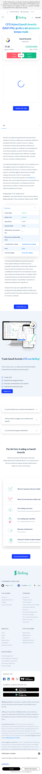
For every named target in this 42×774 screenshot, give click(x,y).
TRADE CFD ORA (21, 108)
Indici (3, 637)
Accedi (37, 17)
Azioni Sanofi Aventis (21, 556)
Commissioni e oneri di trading (31, 604)
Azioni (3, 635)
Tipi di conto (26, 597)
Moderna (31, 177)
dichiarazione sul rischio (13, 738)
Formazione (26, 622)
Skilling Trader (26, 633)
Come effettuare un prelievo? (10, 661)
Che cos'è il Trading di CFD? (30, 612)
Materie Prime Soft (7, 645)
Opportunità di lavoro (7, 600)
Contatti (4, 602)
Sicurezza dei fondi (7, 604)
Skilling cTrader (27, 635)
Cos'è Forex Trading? (28, 614)
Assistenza (26, 12)
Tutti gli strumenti (27, 600)
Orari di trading (27, 602)
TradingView (26, 637)
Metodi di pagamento (7, 656)
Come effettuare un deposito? (10, 658)
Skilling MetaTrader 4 (28, 640)
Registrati (7, 391)
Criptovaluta (5, 642)
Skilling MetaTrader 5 (28, 642)
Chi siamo (4, 597)
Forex (3, 633)
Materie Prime (5, 640)
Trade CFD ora (21, 307)
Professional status (28, 619)
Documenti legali (6, 666)
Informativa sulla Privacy (8, 663)
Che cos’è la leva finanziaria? (30, 617)
